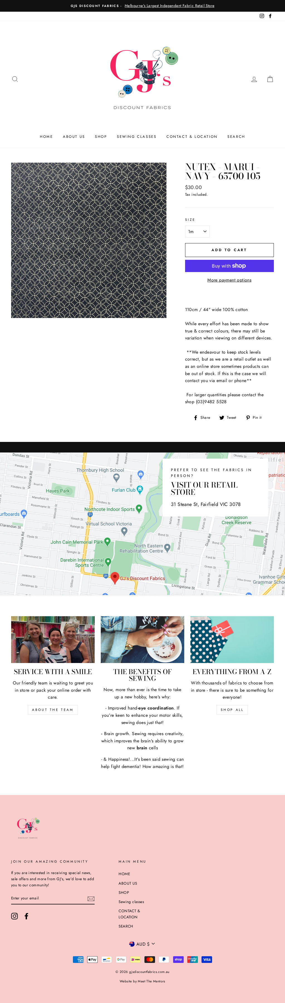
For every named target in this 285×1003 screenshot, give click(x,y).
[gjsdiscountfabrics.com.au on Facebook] (26, 916)
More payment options (229, 280)
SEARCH (236, 136)
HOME (46, 136)
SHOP (101, 136)
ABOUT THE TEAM (52, 709)
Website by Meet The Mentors (142, 981)
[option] (142, 6)
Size (190, 219)
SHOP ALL (232, 709)
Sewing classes (136, 136)
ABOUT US (74, 136)
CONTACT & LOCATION (192, 136)
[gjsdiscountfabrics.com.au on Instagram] (14, 916)
